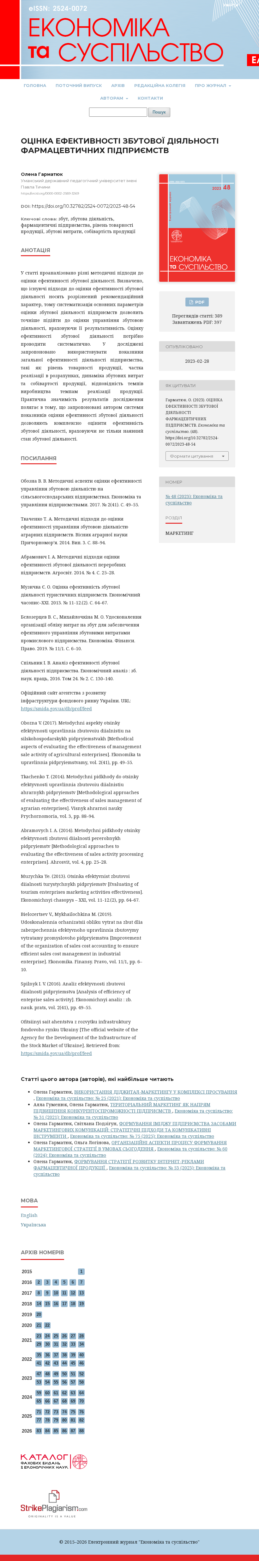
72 (47, 1412)
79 (56, 1420)
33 (73, 1344)
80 (64, 1420)
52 (81, 1374)
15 (47, 1303)
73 (56, 1412)
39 (73, 1355)
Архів (118, 85)
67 (56, 1401)
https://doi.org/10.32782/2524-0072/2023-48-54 (83, 206)
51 (73, 1374)
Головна (35, 85)
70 (81, 1401)
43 (56, 1363)
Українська (33, 1225)
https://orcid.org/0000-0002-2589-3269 (50, 193)
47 (39, 1374)
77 (39, 1420)
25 (56, 1336)
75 (73, 1412)
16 (56, 1303)
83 (39, 1430)
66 (47, 1401)
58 (81, 1382)
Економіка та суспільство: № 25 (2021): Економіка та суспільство (108, 1098)
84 (47, 1430)
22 (47, 1325)
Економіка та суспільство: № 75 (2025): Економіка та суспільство (142, 1136)
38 (64, 1355)
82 (81, 1420)
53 (39, 1382)
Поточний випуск (79, 85)
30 (47, 1344)
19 (81, 1303)
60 (47, 1393)
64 (81, 1393)
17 (64, 1303)
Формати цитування (191, 456)
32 (64, 1344)
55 (56, 1382)
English (29, 1215)
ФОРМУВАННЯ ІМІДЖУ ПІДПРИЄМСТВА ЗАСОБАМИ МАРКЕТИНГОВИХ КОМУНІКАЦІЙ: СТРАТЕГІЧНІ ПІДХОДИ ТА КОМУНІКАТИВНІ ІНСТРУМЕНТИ (134, 1129)
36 (47, 1355)
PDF (199, 302)
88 (81, 1430)
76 (81, 1412)
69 (73, 1401)
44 (64, 1363)
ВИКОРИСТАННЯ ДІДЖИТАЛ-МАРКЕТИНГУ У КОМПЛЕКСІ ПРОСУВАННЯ (155, 1092)
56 (64, 1382)
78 (47, 1420)
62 (64, 1393)
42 (47, 1363)
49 (56, 1374)
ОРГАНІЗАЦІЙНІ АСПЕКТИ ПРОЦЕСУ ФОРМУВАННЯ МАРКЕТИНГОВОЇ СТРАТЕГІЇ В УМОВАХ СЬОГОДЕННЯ (130, 1145)
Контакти (150, 98)
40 (81, 1355)
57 (73, 1382)
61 (56, 1393)
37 (56, 1355)
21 (39, 1325)
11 (64, 1293)
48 (47, 1374)
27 (73, 1336)
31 (56, 1344)
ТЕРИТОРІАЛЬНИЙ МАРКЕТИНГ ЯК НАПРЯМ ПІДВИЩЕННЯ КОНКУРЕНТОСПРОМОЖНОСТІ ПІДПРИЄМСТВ (121, 1107)
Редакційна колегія (159, 85)
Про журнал (211, 85)
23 (39, 1336)
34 (81, 1344)
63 (73, 1393)
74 (64, 1412)
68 (64, 1401)
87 (73, 1430)
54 (47, 1382)
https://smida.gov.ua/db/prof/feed (56, 709)
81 (73, 1420)
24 (47, 1336)
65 (39, 1401)
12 (73, 1293)
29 (39, 1344)
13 (81, 1293)
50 (64, 1374)
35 (39, 1355)
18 (73, 1303)
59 (39, 1393)
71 (39, 1412)
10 (56, 1293)
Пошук (159, 112)
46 (81, 1363)
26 (64, 1336)
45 (73, 1363)
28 (81, 1336)
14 (39, 1303)
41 (39, 1363)
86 (64, 1430)
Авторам (112, 98)
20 (39, 1314)
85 (56, 1430)
